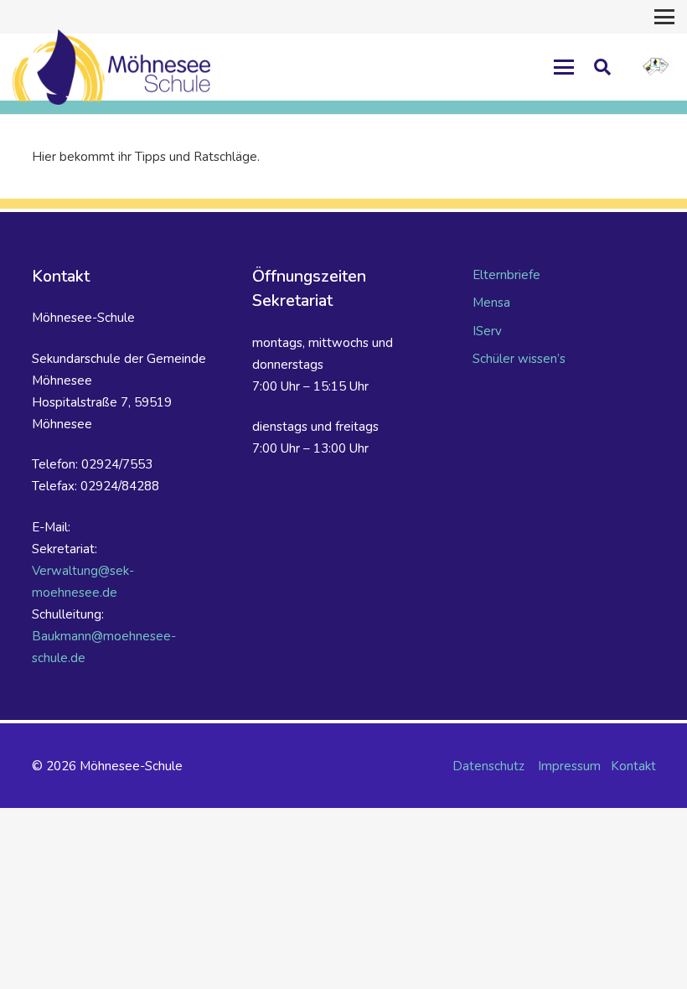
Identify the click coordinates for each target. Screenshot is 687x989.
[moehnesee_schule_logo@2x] (111, 67)
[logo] (656, 67)
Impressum (569, 766)
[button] (664, 17)
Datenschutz (488, 766)
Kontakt (633, 766)
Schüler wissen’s (519, 358)
